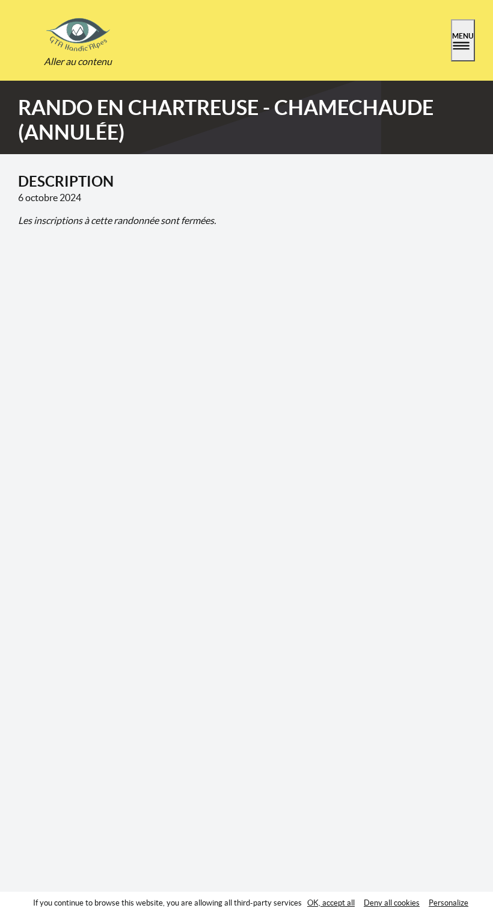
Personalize (448, 902)
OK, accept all (331, 902)
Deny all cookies (392, 902)
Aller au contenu (78, 61)
